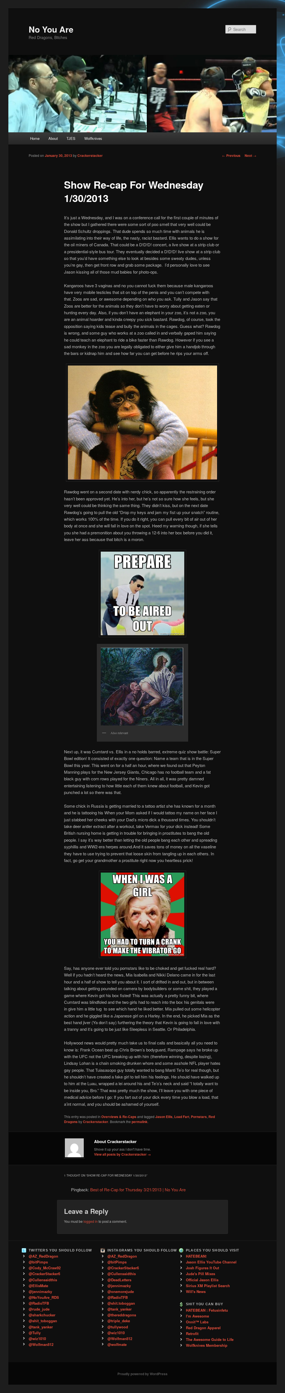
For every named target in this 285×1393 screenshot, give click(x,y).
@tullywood (117, 1326)
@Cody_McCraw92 (45, 1267)
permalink (140, 1121)
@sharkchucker (42, 1314)
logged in (90, 1221)
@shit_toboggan (43, 1320)
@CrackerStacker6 (44, 1273)
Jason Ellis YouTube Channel (211, 1262)
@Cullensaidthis (43, 1279)
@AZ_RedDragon (43, 1256)
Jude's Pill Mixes (200, 1273)
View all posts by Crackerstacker (122, 1154)
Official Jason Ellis (202, 1279)
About (53, 138)
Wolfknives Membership (206, 1345)
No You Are (51, 29)
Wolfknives (93, 138)
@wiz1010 (37, 1338)
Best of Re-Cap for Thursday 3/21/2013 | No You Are (138, 1189)
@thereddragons (121, 1314)
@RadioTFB (39, 1303)
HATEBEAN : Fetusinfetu (207, 1310)
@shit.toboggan (121, 1303)
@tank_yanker (41, 1326)
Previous (231, 155)
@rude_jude (39, 1309)
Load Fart (181, 1116)
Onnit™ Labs (197, 1321)
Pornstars (199, 1116)
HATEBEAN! (196, 1256)
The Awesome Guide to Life (210, 1339)
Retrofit (192, 1333)
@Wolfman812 (41, 1344)
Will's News (196, 1291)
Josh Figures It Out (202, 1267)
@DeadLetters (119, 1279)
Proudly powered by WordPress (142, 1373)
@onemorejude (120, 1291)
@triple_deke (118, 1320)
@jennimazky (40, 1291)
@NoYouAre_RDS (44, 1297)
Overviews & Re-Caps (118, 1116)
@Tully (35, 1332)
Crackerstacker (90, 155)
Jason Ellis (164, 1116)
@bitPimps (38, 1262)
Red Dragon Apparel (203, 1327)
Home (35, 138)
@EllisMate (38, 1285)
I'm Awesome (197, 1316)
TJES (71, 138)
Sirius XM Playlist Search (208, 1285)
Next (250, 155)
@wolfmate (117, 1344)
